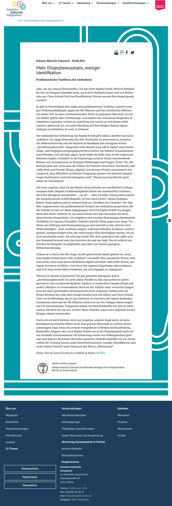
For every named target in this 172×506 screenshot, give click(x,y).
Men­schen (123, 415)
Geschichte (12, 422)
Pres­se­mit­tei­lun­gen (17, 428)
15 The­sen (12, 448)
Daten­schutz (30, 468)
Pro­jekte (122, 422)
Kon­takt (10, 442)
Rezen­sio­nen (125, 428)
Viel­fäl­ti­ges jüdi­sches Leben (78, 428)
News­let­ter (30, 485)
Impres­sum (30, 477)
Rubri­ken (123, 408)
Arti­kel (122, 435)
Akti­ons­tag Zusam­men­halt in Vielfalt (83, 442)
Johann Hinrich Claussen (53, 61)
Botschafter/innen (72, 455)
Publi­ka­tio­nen (14, 435)
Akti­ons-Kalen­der (72, 448)
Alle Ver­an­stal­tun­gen (74, 415)
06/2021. (101, 353)
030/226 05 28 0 (78, 488)
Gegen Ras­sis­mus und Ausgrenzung (82, 435)
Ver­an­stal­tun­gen (72, 408)
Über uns (11, 408)
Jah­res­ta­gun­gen (71, 422)
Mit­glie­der (12, 415)
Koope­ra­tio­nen (70, 462)
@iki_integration (80, 499)
